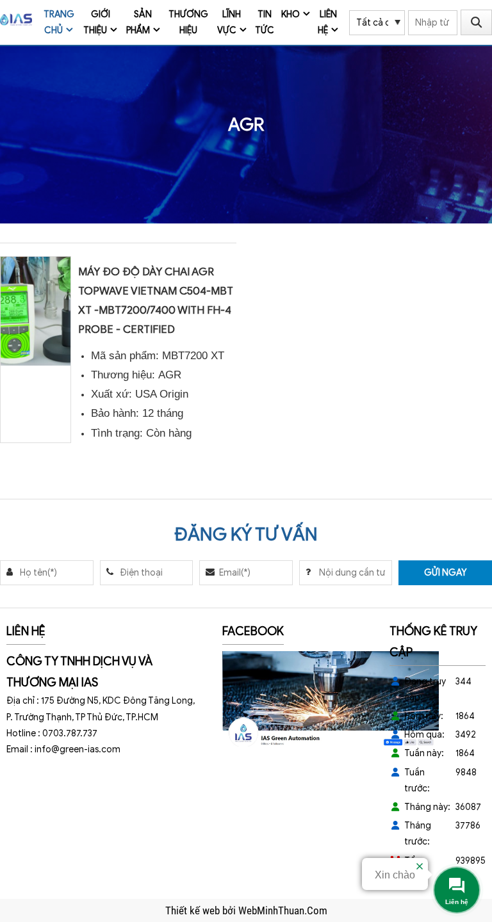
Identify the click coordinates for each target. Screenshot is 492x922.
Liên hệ (327, 22)
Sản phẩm (139, 22)
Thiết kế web (193, 910)
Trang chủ (59, 22)
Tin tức (264, 22)
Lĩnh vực (229, 22)
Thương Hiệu (188, 22)
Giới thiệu (96, 22)
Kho (290, 14)
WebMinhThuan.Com (282, 910)
